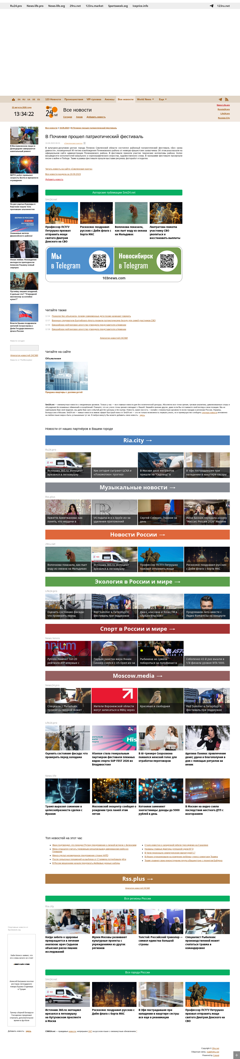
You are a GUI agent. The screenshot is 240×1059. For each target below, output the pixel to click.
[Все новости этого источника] (84, 143)
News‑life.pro (35, 6)
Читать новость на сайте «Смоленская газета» (68, 169)
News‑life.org (56, 6)
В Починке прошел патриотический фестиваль (94, 128)
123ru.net (223, 6)
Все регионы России (137, 898)
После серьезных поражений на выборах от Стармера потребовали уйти (89, 859)
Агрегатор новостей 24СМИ (24, 355)
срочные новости (209, 412)
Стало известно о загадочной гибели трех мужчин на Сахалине (176, 845)
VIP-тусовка (94, 99)
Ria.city (49, 906)
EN (19, 99)
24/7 (90, 1031)
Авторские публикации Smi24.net (113, 192)
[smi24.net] (51, 112)
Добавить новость (96, 117)
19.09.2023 (64, 128)
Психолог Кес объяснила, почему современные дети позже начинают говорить (91, 316)
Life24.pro (225, 113)
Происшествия (73, 99)
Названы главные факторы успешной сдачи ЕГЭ (169, 849)
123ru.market (94, 6)
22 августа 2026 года (21, 107)
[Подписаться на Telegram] (211, 6)
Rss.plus (50, 496)
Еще (161, 99)
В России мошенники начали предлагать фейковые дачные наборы (86, 863)
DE (34, 99)
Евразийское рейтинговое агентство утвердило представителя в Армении (89, 325)
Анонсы (109, 99)
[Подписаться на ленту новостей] (226, 99)
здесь (142, 415)
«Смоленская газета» (73, 143)
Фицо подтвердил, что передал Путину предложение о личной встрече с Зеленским (94, 845)
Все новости (126, 99)
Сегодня (67, 117)
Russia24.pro (224, 109)
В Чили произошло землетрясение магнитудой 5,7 (170, 853)
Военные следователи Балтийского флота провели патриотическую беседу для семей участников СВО (103, 320)
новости (72, 1031)
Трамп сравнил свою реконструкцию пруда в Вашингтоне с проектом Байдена (183, 860)
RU (23, 99)
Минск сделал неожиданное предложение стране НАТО (80, 855)
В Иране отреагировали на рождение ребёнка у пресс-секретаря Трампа (181, 856)
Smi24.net (51, 199)
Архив (79, 117)
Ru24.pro (16, 6)
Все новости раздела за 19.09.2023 (63, 174)
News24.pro (52, 685)
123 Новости (53, 99)
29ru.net (75, 6)
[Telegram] (220, 99)
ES (38, 99)
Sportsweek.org (118, 6)
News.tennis (52, 638)
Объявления (53, 358)
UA (28, 99)
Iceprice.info (140, 6)
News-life (50, 775)
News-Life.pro (223, 105)
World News (144, 99)
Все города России (137, 972)
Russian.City (224, 118)
